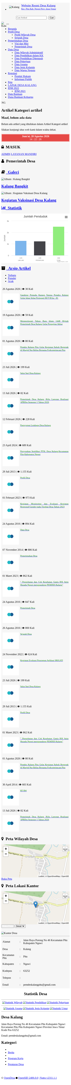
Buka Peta (6, 878)
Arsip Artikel (18, 268)
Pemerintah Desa (23, 46)
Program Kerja (15, 1058)
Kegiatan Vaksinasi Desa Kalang (28, 200)
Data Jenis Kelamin (25, 67)
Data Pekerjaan (22, 61)
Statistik (14, 208)
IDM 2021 (20, 91)
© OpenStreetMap (52, 876)
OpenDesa (9, 1077)
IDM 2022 (13, 88)
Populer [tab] (12, 278)
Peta (10, 82)
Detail (18, 926)
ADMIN (5, 154)
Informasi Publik (23, 79)
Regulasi (12, 73)
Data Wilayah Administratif (29, 52)
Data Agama (21, 64)
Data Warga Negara (25, 70)
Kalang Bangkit (14, 186)
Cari (52, 17)
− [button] (6, 854)
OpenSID (65, 876)
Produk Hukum (23, 76)
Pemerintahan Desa (18, 40)
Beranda (12, 28)
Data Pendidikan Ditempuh (29, 58)
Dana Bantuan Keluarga (20, 97)
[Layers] (65, 848)
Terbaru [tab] (12, 275)
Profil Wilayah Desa (25, 34)
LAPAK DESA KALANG (22, 85)
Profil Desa (14, 31)
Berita (11, 1052)
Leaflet (41, 876)
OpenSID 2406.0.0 (28, 1077)
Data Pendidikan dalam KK (29, 55)
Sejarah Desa (21, 37)
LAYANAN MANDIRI (23, 154)
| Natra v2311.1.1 (48, 1077)
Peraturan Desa (16, 1064)
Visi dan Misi (21, 43)
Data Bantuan (15, 94)
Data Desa (13, 49)
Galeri (12, 172)
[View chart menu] (66, 217)
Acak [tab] (11, 281)
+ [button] (6, 849)
